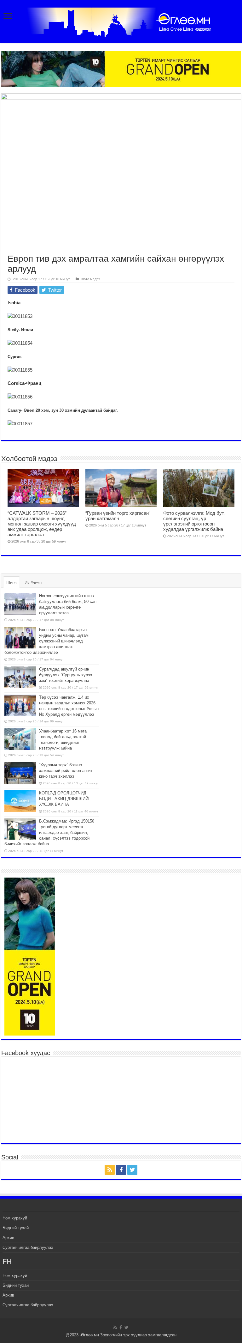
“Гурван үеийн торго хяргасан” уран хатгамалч (117, 515)
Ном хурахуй (15, 1218)
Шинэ (11, 582)
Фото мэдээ (90, 279)
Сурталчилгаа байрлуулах (28, 1247)
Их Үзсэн (33, 582)
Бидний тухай (16, 1227)
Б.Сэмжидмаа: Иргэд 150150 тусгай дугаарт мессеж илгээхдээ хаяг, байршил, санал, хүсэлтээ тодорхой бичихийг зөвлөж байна (49, 832)
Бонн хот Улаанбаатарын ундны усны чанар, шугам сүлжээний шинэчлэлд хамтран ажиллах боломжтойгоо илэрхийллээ (46, 641)
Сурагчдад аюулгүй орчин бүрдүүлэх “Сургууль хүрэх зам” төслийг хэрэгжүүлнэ (65, 675)
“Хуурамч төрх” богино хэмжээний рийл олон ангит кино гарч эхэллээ (65, 771)
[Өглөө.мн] (121, 20)
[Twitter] (132, 1170)
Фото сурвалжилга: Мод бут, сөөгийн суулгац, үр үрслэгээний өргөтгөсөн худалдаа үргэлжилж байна (194, 521)
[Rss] (110, 1170)
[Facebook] (121, 1170)
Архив (8, 1237)
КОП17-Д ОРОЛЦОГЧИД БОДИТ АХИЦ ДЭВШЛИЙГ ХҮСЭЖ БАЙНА (64, 799)
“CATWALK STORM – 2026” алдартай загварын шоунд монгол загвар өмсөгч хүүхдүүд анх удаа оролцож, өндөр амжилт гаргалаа (42, 523)
